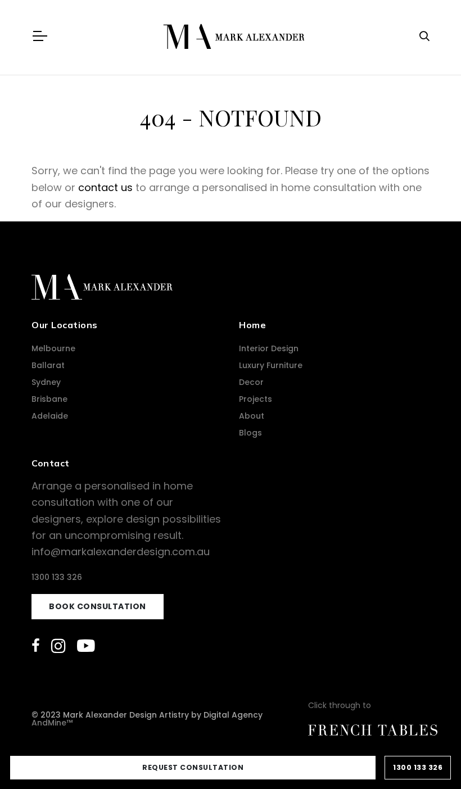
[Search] (424, 36)
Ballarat (48, 365)
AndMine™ (52, 722)
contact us (105, 187)
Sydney (46, 382)
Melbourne (53, 348)
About (251, 415)
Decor (251, 382)
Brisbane (49, 399)
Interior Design (269, 348)
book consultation (97, 606)
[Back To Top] (429, 757)
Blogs (250, 432)
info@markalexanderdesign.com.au (120, 552)
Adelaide (49, 415)
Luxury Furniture (270, 365)
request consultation (192, 767)
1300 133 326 (56, 577)
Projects (255, 399)
